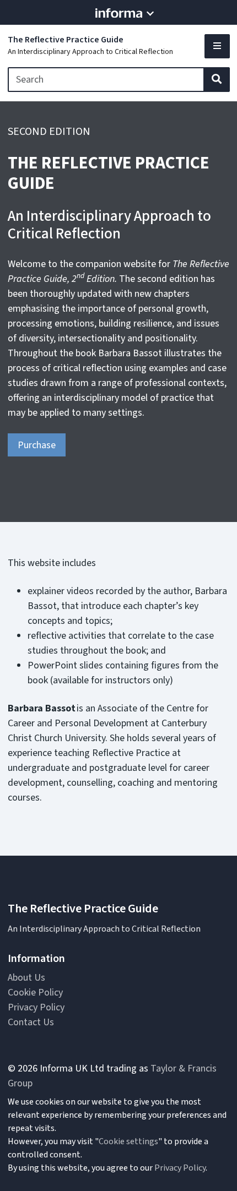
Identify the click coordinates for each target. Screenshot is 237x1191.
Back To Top (197, 1164)
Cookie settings (128, 1141)
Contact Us (31, 1022)
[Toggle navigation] (217, 46)
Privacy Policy (36, 1007)
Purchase (37, 445)
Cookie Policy (35, 992)
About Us (26, 978)
